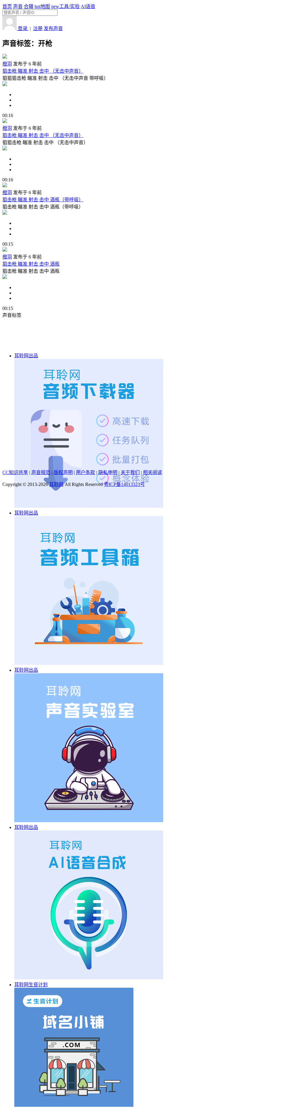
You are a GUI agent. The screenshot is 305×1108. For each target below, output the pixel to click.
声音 (18, 6)
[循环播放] (158, 100)
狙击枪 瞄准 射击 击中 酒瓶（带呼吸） (42, 199)
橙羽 (7, 63)
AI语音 (88, 6)
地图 (42, 6)
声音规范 (40, 472)
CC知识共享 (15, 472)
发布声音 (53, 28)
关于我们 (130, 472)
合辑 (28, 6)
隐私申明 (107, 472)
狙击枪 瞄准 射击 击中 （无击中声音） (42, 71)
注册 (38, 28)
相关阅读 (152, 472)
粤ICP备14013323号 (124, 484)
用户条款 (85, 472)
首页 (7, 6)
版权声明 (63, 472)
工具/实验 (65, 6)
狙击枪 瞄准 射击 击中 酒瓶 (31, 264)
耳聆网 (56, 484)
